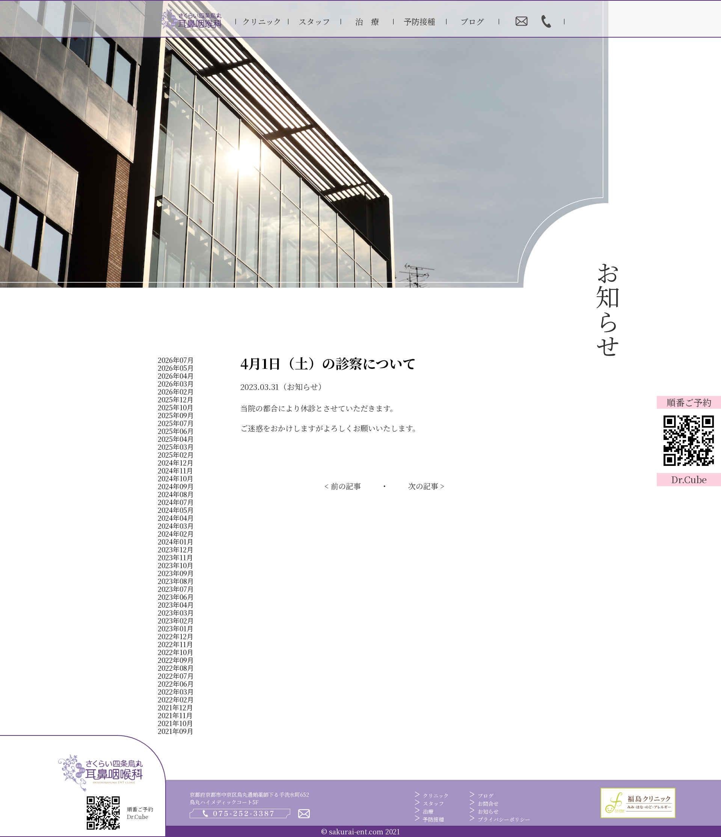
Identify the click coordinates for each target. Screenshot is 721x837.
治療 (428, 811)
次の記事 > (426, 486)
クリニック (261, 21)
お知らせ (488, 811)
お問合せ (488, 803)
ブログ (472, 21)
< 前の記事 (342, 486)
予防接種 (419, 21)
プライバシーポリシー (504, 819)
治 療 (367, 21)
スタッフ (314, 21)
